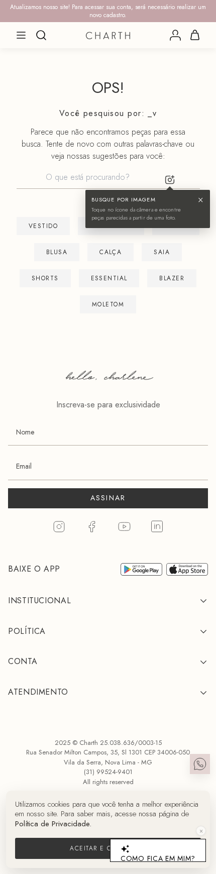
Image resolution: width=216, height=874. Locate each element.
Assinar (108, 498)
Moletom (108, 304)
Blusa (56, 252)
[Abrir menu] (21, 35)
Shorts (45, 278)
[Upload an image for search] (170, 180)
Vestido (43, 226)
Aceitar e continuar (108, 848)
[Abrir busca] (41, 35)
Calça (110, 252)
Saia (162, 252)
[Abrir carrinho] (195, 35)
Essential (109, 278)
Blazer (171, 278)
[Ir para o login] (175, 35)
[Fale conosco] (200, 764)
